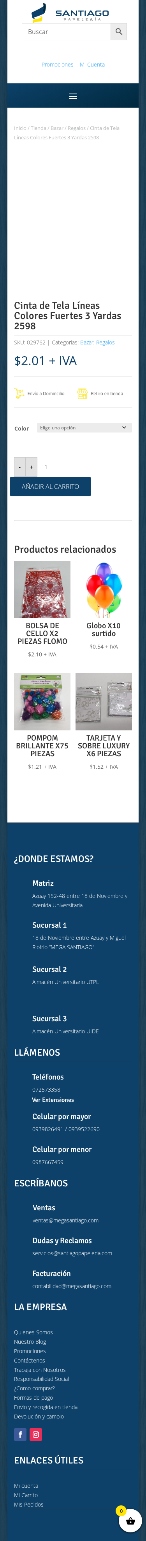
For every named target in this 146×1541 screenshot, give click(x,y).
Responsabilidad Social (41, 1378)
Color (21, 428)
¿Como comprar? (34, 1388)
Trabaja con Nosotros (40, 1369)
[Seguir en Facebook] (20, 1434)
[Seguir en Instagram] (36, 1434)
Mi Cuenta (92, 64)
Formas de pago (33, 1397)
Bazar (57, 128)
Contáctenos (29, 1360)
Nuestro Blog (30, 1341)
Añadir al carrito (50, 486)
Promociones (58, 64)
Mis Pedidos (29, 1504)
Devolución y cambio (39, 1416)
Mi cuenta (26, 1485)
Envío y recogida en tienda (45, 1407)
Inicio (20, 128)
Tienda (38, 128)
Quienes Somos (33, 1332)
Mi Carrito (26, 1495)
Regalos (77, 128)
